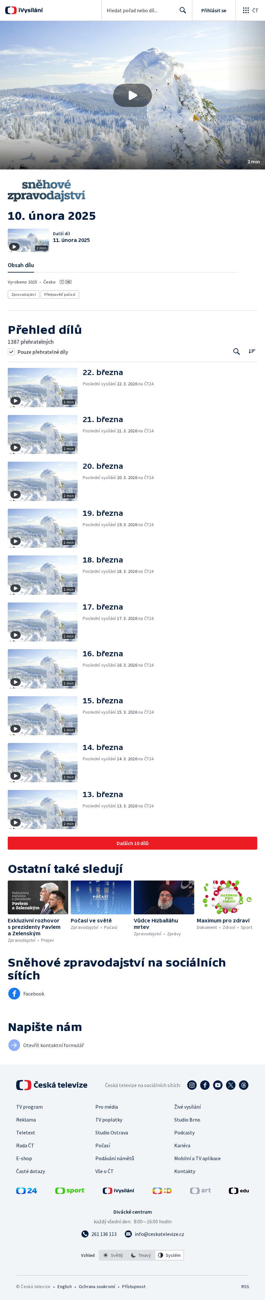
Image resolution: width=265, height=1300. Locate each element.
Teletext (25, 1132)
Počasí (102, 1145)
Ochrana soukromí (97, 1286)
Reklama (26, 1119)
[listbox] (141, 1255)
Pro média (106, 1106)
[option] (113, 1255)
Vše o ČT (104, 1171)
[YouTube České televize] (218, 1085)
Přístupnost (133, 1286)
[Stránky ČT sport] (69, 1192)
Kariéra (182, 1145)
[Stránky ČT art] (200, 1192)
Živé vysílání (187, 1106)
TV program (29, 1106)
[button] (132, 95)
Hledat (183, 10)
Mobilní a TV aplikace (197, 1158)
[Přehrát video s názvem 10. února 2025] (132, 95)
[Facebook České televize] (205, 1085)
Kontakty (184, 1171)
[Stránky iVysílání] (118, 1192)
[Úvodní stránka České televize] (52, 1085)
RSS (245, 1286)
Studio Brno (187, 1119)
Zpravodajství (23, 294)
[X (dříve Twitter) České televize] (231, 1085)
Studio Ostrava (111, 1132)
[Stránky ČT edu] (239, 1192)
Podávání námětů (114, 1158)
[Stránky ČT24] (26, 1192)
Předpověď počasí (59, 294)
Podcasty (184, 1132)
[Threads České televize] (243, 1085)
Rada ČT (25, 1145)
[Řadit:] (252, 351)
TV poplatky (108, 1119)
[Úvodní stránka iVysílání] (30, 10)
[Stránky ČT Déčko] (162, 1192)
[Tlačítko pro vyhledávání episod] (236, 352)
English (64, 1286)
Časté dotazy (30, 1171)
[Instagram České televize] (192, 1085)
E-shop (24, 1158)
